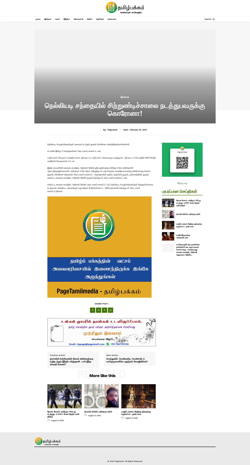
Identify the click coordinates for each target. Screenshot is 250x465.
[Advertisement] (125, 75)
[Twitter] (98, 310)
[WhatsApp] (110, 310)
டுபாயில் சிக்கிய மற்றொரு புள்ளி (98, 411)
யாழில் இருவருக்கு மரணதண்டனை (183, 236)
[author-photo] (49, 420)
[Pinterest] (104, 310)
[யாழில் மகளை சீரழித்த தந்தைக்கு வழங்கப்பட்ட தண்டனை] (138, 396)
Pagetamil (112, 130)
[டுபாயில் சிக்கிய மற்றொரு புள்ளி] (101, 396)
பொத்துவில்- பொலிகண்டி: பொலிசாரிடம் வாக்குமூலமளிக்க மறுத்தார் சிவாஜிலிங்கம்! (127, 360)
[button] (210, 19)
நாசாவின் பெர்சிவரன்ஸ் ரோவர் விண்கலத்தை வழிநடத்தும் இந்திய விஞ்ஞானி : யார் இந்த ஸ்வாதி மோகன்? (71, 361)
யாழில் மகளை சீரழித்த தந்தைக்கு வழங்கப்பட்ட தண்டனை (136, 412)
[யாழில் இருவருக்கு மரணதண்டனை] (168, 236)
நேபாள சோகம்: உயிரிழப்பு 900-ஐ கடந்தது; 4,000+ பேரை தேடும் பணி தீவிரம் (63, 414)
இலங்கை (125, 97)
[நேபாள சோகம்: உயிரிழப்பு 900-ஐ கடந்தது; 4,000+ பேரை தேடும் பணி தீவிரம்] (64, 396)
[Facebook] (92, 310)
